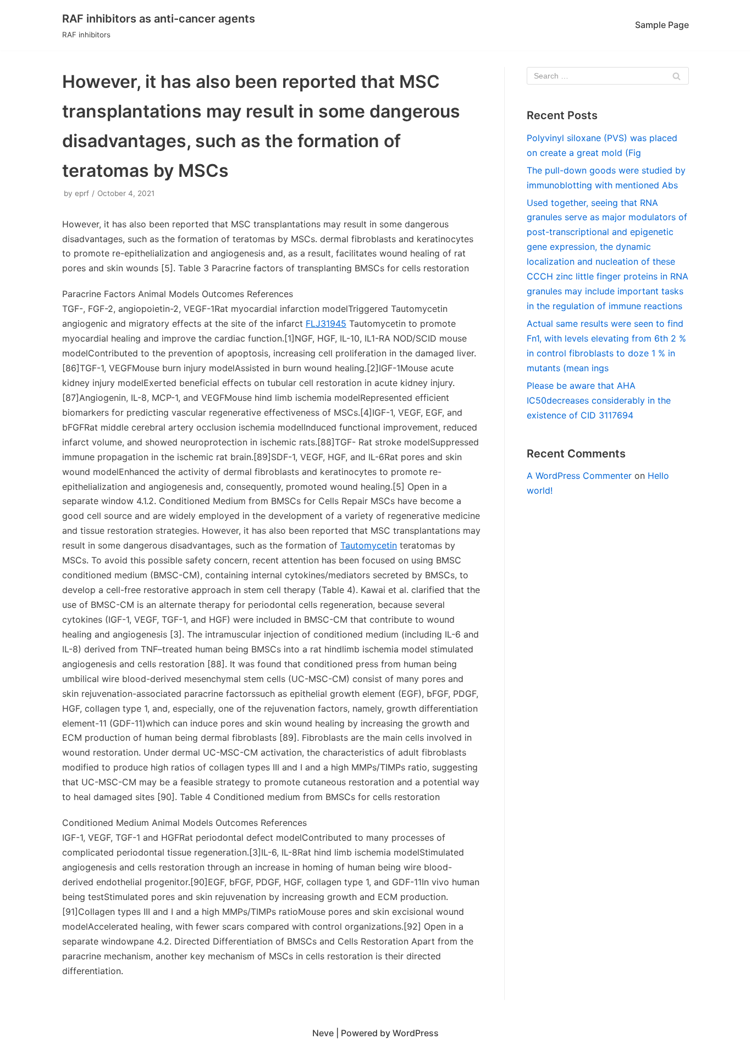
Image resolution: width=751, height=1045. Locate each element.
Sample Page (662, 24)
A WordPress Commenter (579, 475)
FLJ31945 (326, 323)
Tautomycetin (368, 545)
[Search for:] (608, 76)
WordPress (416, 1032)
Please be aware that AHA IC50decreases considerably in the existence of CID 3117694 (599, 400)
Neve (323, 1032)
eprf (82, 193)
